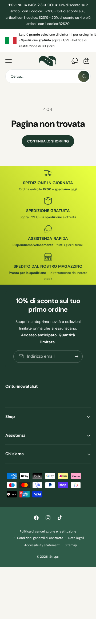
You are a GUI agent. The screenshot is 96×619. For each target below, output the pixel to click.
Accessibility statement (41, 545)
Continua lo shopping (48, 141)
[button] (8, 61)
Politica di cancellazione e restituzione (48, 532)
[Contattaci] (75, 61)
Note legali (76, 538)
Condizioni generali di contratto (40, 538)
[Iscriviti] (76, 356)
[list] (48, 40)
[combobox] (48, 76)
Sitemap (71, 545)
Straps (54, 557)
